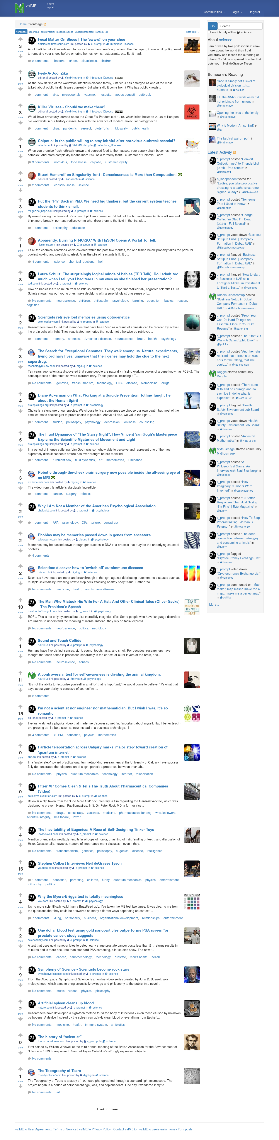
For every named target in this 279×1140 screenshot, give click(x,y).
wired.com (44, 145)
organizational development (119, 918)
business (90, 918)
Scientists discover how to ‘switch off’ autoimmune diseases (90, 567)
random (99, 31)
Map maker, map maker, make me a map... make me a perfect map (238, 588)
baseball (225, 474)
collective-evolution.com (42, 796)
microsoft (225, 172)
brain (140, 338)
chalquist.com (46, 510)
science (90, 179)
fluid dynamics (85, 460)
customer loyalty (116, 162)
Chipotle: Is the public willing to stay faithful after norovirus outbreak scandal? (106, 140)
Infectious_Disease (122, 44)
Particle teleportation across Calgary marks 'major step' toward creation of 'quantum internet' (103, 749)
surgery (71, 493)
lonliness (130, 422)
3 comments (40, 162)
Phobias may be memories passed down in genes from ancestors (94, 534)
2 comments (40, 60)
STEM (58, 735)
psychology (120, 300)
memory (58, 338)
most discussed (64, 31)
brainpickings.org (38, 405)
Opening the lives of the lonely (238, 112)
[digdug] (33, 352)
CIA (84, 522)
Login (235, 12)
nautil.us (43, 645)
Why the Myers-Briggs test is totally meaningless (80, 896)
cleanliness (89, 60)
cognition (33, 305)
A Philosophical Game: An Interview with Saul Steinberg (237, 466)
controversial (47, 31)
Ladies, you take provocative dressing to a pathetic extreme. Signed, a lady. (238, 187)
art (100, 460)
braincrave (226, 105)
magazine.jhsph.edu (40, 211)
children (106, 60)
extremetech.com (38, 482)
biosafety (121, 128)
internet (126, 774)
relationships (151, 918)
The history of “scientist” (60, 1036)
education (78, 227)
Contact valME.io (125, 1129)
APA (55, 522)
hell (100, 261)
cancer (57, 493)
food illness (79, 162)
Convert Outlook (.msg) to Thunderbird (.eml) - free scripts (238, 163)
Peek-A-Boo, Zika (53, 73)
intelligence (154, 851)
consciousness (64, 185)
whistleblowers (165, 812)
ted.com (33, 283)
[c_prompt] (33, 41)
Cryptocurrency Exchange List (238, 558)
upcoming (34, 31)
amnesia (74, 338)
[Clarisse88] (33, 176)
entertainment (169, 880)
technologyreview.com (41, 366)
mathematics (115, 460)
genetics (62, 383)
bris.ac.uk (44, 572)
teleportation (144, 774)
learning (137, 300)
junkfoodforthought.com (42, 611)
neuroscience (65, 300)
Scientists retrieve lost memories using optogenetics (84, 317)
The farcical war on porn (233, 138)
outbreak (145, 94)
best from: (191, 31)
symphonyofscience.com (53, 974)
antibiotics (118, 1024)
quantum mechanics (85, 774)
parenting (76, 880)
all (106, 31)
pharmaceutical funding (135, 812)
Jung (57, 918)
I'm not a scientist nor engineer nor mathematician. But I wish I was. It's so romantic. (103, 710)
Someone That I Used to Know (236, 201)
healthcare (61, 817)
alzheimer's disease (97, 338)
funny (106, 880)
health (152, 338)
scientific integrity (38, 817)
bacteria (59, 60)
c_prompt (223, 159)
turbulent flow (62, 460)
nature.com (45, 1007)
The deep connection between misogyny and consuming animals (238, 538)
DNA (119, 383)
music (60, 990)
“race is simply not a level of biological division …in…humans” (236, 85)
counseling (147, 422)
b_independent (227, 179)
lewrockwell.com (48, 834)
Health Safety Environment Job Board (238, 407)
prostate (120, 957)
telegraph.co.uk (47, 539)
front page (21, 31)
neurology (99, 628)
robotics (85, 493)
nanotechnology (81, 957)
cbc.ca (32, 757)
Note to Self (242, 364)
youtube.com (46, 868)
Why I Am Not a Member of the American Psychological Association (97, 505)
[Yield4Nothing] (33, 74)
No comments (41, 300)
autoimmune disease (99, 589)
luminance (135, 460)
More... (214, 604)
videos (72, 990)
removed (252, 287)
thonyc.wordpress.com (51, 1041)
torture (95, 522)
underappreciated (84, 31)
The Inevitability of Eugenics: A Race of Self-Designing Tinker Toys (96, 829)
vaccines (93, 812)
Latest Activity (220, 152)
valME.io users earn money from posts (165, 1129)
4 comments (40, 261)
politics (83, 628)
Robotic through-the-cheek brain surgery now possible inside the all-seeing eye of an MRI (109, 475)
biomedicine (149, 383)
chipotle (95, 162)
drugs (165, 383)
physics (89, 735)
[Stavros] (33, 675)
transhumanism (82, 383)
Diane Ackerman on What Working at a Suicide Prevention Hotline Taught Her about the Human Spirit (105, 397)
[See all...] (235, 152)
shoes (73, 60)
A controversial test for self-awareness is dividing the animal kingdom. (99, 674)
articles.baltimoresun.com (53, 44)
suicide (57, 422)
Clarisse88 (251, 192)
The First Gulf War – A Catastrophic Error (239, 338)
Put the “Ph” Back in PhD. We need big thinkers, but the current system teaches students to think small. (107, 203)
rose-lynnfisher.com (49, 1075)
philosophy (60, 227)
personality (72, 918)
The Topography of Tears (59, 1070)
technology (104, 383)
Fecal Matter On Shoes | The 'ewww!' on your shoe (81, 39)
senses (84, 662)
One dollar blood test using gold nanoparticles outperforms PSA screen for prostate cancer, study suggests (103, 932)
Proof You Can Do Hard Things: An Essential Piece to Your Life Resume (236, 322)
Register (254, 12)
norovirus (60, 162)
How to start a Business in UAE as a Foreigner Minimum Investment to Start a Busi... (238, 281)
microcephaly (71, 94)
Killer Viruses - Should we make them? (71, 106)
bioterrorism (103, 128)
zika (55, 94)
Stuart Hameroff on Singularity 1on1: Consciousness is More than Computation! (107, 174)
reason (182, 300)
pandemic (70, 128)
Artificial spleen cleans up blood (66, 1002)
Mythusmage (226, 449)
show (20, 51)
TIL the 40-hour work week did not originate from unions (238, 99)
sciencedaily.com (48, 322)
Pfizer (77, 817)
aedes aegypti (125, 94)
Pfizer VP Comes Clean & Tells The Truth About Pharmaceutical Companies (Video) (103, 788)
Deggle (222, 372)
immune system (96, 1024)
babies (169, 300)
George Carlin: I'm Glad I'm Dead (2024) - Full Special (235, 219)
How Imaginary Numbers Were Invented (234, 485)
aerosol (86, 128)
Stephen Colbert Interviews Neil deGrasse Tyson (80, 863)
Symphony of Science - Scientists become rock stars (83, 969)
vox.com (43, 901)
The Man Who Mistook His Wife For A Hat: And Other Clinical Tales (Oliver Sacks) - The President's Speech (109, 604)
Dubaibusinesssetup (232, 247)
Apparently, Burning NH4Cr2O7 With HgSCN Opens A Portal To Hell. (97, 240)
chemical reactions (81, 261)
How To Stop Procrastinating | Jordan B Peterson (238, 521)
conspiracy (111, 522)
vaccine (89, 94)
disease (131, 383)
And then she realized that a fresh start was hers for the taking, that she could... (238, 357)
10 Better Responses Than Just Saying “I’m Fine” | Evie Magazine (237, 502)
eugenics (122, 851)
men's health (139, 957)
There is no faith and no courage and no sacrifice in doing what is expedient (237, 391)
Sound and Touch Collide (59, 640)
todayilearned (245, 490)
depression (112, 422)
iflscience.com (46, 245)
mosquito (105, 94)
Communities (213, 12)
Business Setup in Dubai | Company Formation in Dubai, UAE (239, 238)
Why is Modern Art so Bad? (236, 125)
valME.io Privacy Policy (95, 1129)
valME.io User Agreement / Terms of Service (46, 1129)
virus (56, 128)
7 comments (40, 918)
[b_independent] (212, 180)
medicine (62, 589)
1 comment (40, 94)
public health (140, 128)
